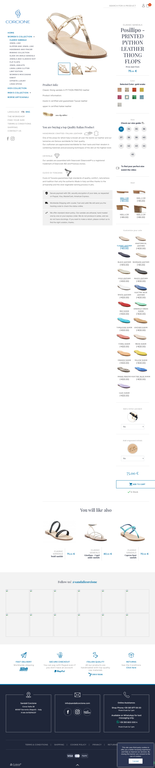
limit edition (16, 71)
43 (136, 146)
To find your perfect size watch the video (132, 168)
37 (121, 137)
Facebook (8, 139)
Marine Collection (20, 52)
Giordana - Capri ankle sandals (92, 556)
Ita (23, 112)
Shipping (13, 127)
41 (121, 146)
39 (136, 137)
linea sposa (16, 84)
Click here (131, 667)
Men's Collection (18, 93)
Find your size (16, 120)
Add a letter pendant (132, 409)
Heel (133, 183)
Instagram (13, 139)
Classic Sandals (18, 40)
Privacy (97, 745)
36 (144, 129)
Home (11, 33)
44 (144, 146)
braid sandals (57, 556)
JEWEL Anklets (17, 65)
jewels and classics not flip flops (23, 60)
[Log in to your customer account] (143, 5)
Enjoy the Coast (17, 139)
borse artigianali (18, 97)
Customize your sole (132, 230)
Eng (28, 112)
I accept (136, 761)
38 (129, 137)
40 (144, 137)
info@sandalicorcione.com (77, 703)
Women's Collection (20, 36)
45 (133, 154)
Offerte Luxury (18, 81)
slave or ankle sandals (22, 56)
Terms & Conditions (19, 124)
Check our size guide (131, 123)
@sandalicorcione (84, 582)
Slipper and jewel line (22, 46)
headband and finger (21, 49)
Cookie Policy (78, 745)
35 (136, 129)
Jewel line (15, 43)
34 (129, 129)
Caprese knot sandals (130, 556)
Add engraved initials (132, 440)
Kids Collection (17, 88)
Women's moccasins (20, 74)
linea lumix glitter (20, 68)
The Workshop (16, 116)
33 (121, 129)
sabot (13, 78)
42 (129, 146)
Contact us (14, 131)
